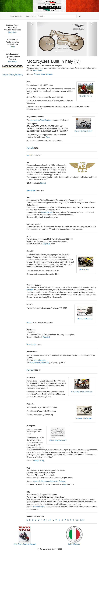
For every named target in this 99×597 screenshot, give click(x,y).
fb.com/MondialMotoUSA (39, 362)
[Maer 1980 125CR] (85, 88)
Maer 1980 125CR (85, 96)
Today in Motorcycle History (12, 74)
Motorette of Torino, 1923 (84, 418)
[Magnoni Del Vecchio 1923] (83, 123)
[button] (32, 39)
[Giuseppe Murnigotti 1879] (57, 432)
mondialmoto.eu (40, 360)
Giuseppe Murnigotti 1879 (57, 440)
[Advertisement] (49, 567)
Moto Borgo (12, 61)
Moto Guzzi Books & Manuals (25, 544)
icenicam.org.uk (39, 506)
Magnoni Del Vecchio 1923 (83, 131)
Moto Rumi (12, 32)
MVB (65, 484)
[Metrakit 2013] (85, 262)
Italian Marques (74, 544)
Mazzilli (29, 155)
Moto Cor (30, 370)
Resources (30, 16)
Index (82, 520)
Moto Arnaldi (31, 344)
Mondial (30, 289)
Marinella (30, 148)
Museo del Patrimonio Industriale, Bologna (49, 481)
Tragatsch (46, 243)
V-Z (77, 520)
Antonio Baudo (46, 212)
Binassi (43, 183)
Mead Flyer (31, 190)
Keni (47, 137)
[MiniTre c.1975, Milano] (84, 311)
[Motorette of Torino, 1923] (84, 411)
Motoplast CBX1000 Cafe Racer (81, 392)
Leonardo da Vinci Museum (40, 120)
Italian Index (37, 70)
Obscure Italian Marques (43, 74)
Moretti (29, 322)
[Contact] (80, 16)
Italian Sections (15, 16)
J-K (50, 520)
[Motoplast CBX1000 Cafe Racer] (81, 384)
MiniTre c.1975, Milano (85, 319)
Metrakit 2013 (83, 269)
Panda (12, 47)
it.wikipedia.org (38, 460)
